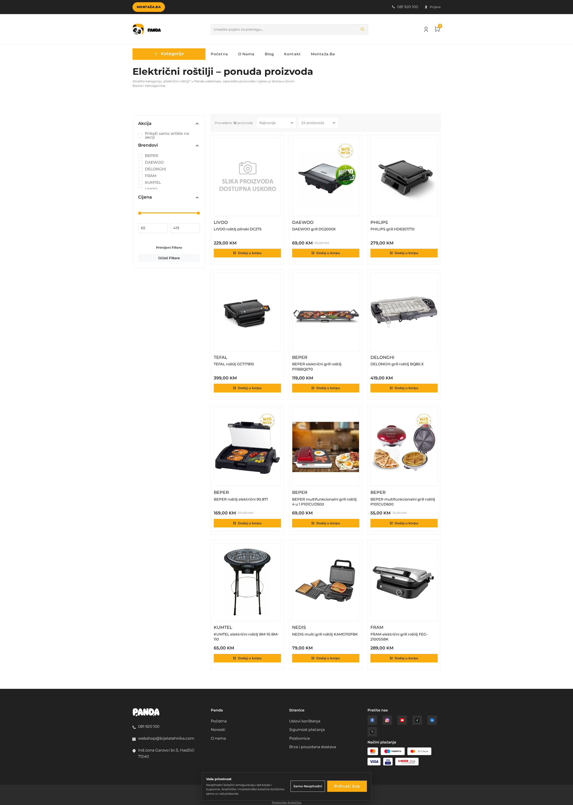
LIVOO (221, 222)
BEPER (151, 156)
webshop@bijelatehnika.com (166, 738)
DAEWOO (154, 162)
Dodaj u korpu (249, 253)
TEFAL (220, 357)
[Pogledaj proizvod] (274, 144)
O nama (246, 54)
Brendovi (148, 145)
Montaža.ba (149, 7)
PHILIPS (379, 222)
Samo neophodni (307, 786)
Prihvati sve (347, 786)
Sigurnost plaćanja (307, 729)
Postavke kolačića (286, 803)
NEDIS (299, 627)
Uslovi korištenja (304, 721)
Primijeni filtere (169, 248)
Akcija (145, 123)
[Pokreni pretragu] (362, 29)
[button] (169, 54)
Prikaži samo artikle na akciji (167, 135)
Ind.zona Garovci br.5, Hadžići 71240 (166, 753)
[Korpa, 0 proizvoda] (437, 30)
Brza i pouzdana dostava (312, 747)
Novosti (218, 729)
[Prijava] (426, 30)
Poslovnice (299, 738)
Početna (219, 54)
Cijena (145, 197)
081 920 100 (407, 7)
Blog (269, 54)
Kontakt (292, 54)
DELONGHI (155, 169)
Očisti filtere (169, 258)
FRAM (150, 176)
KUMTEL (153, 182)
